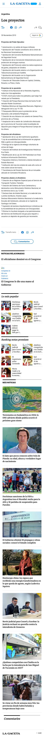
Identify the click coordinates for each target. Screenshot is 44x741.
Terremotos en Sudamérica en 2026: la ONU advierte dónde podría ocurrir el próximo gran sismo (21, 418)
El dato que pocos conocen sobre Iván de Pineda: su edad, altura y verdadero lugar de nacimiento (22, 459)
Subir (39, 733)
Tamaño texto (11, 232)
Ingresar (40, 4)
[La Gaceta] (21, 3)
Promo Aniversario (34, 4)
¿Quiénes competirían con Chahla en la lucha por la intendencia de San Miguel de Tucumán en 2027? (21, 665)
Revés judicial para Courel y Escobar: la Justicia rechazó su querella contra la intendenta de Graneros (21, 624)
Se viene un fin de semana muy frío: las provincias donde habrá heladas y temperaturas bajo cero (21, 706)
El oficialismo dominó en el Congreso (21, 259)
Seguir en (35, 35)
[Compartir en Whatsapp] (16, 27)
